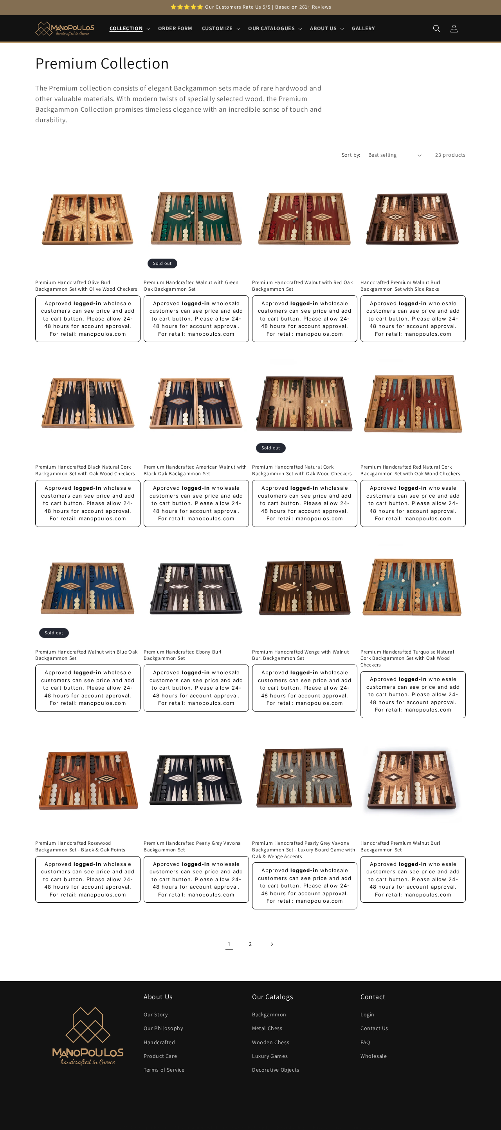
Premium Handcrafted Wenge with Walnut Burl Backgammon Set (300, 655)
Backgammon (269, 1014)
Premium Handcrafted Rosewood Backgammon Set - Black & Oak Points (80, 846)
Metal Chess (267, 1028)
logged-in (87, 303)
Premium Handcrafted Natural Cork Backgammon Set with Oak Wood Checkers (301, 470)
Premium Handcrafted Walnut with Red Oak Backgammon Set (302, 285)
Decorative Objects (275, 1069)
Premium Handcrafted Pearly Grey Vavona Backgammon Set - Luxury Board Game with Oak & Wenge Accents (303, 850)
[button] (129, 28)
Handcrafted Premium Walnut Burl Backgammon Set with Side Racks (400, 285)
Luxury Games (270, 1055)
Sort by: (351, 154)
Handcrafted (159, 1041)
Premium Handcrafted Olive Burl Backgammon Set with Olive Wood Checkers (86, 285)
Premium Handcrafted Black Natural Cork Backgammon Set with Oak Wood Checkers (85, 470)
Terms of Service (164, 1069)
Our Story (156, 1014)
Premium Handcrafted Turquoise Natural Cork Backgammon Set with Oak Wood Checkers (407, 658)
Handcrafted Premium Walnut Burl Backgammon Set (400, 846)
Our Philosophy (163, 1028)
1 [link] (229, 944)
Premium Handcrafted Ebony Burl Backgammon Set (183, 655)
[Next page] (271, 944)
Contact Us (374, 1028)
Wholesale (373, 1055)
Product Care (160, 1055)
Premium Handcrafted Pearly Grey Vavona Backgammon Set (192, 846)
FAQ (365, 1041)
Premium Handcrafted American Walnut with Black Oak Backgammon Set (195, 470)
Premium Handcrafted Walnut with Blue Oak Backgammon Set (86, 655)
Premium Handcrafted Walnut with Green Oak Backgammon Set (191, 285)
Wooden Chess (270, 1041)
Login (367, 1014)
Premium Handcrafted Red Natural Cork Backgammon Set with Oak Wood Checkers (410, 470)
